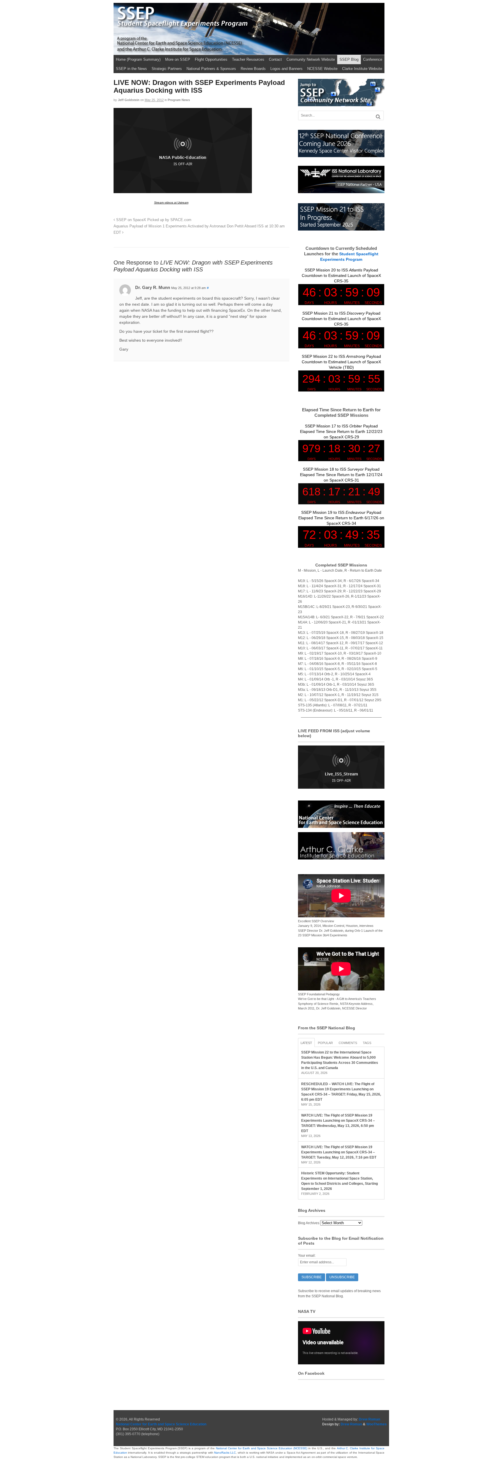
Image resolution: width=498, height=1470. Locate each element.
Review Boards (253, 68)
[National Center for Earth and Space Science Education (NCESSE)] (341, 825)
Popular (325, 1043)
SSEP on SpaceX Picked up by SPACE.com (153, 220)
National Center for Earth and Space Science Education (161, 1424)
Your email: (307, 1256)
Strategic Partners (167, 68)
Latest (306, 1043)
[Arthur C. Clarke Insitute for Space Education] (341, 857)
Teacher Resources (248, 59)
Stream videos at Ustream (171, 202)
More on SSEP (177, 59)
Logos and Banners (286, 68)
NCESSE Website (322, 68)
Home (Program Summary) (138, 59)
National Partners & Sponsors (211, 68)
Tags (367, 1043)
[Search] (378, 116)
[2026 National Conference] (341, 155)
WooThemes (376, 1424)
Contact (275, 59)
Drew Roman (369, 1419)
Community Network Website (310, 59)
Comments (348, 1043)
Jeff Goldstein (128, 100)
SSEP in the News (131, 68)
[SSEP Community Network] (341, 104)
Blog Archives (308, 1223)
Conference (372, 59)
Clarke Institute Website (362, 68)
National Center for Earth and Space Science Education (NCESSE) (261, 1448)
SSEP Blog (349, 59)
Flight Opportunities (211, 59)
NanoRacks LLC (225, 1452)
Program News (179, 100)
